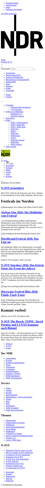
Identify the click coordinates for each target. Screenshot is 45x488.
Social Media (11, 429)
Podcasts (9, 168)
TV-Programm (16, 109)
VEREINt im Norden (14, 434)
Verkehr (9, 390)
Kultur (8, 88)
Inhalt (8, 7)
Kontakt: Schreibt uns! (14, 466)
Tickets (8, 399)
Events (8, 172)
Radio (8, 120)
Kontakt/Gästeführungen (15, 363)
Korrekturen (10, 406)
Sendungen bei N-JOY (14, 457)
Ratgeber (9, 86)
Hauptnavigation (12, 3)
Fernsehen (10, 105)
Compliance (10, 369)
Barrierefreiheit (11, 395)
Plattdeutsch (10, 431)
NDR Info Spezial (17, 140)
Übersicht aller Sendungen (21, 107)
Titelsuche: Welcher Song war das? (19, 450)
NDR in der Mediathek (14, 112)
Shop (8, 401)
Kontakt (9, 176)
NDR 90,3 (15, 129)
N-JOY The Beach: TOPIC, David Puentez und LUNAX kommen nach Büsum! (22, 325)
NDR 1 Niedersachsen (19, 123)
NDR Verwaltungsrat (14, 378)
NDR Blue (15, 142)
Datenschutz (10, 476)
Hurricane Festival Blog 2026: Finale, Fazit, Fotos (19, 293)
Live (11, 163)
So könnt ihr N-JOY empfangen (18, 455)
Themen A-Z (11, 438)
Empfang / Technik (13, 374)
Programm (10, 166)
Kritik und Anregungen (14, 410)
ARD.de (9, 479)
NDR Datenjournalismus (15, 427)
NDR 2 (13, 131)
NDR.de (9, 344)
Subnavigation (11, 5)
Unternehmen (11, 358)
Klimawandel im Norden (15, 423)
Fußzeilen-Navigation (14, 9)
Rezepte (9, 393)
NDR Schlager (16, 144)
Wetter (8, 388)
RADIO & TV (6, 62)
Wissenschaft (11, 420)
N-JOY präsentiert (12, 188)
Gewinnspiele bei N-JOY (15, 468)
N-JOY (13, 138)
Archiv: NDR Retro (13, 440)
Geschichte (10, 91)
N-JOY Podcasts (12, 461)
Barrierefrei (10, 118)
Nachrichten (10, 73)
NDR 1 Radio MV (18, 125)
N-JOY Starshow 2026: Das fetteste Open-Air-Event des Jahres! (22, 267)
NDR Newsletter (12, 408)
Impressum (10, 472)
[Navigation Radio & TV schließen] (2, 101)
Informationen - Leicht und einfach (19, 397)
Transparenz (10, 367)
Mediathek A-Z (16, 114)
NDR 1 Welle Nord (18, 127)
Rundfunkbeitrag (12, 371)
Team (8, 174)
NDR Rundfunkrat (13, 376)
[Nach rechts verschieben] (2, 158)
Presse (8, 365)
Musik (8, 170)
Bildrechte (10, 481)
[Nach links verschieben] (2, 181)
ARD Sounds (11, 147)
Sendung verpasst (17, 116)
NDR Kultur (15, 136)
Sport (8, 84)
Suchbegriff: (5, 69)
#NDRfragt (10, 425)
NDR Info (14, 133)
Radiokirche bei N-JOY (15, 464)
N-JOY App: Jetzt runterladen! (17, 459)
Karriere (9, 361)
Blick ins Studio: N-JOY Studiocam (19, 453)
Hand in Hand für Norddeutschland (19, 436)
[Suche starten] (34, 69)
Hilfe (8, 404)
